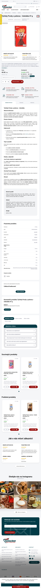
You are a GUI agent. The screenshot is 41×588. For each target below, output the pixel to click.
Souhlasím (21, 584)
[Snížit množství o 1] (4, 387)
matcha (26, 134)
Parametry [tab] (21, 102)
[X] (32, 556)
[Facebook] (29, 556)
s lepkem (35, 237)
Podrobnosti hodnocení (17, 19)
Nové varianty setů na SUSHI (6, 556)
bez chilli (35, 242)
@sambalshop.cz (20, 478)
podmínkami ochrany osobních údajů (20, 529)
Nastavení (3, 582)
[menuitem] (4, 9)
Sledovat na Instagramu (21, 512)
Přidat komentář (7, 309)
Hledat (25, 6)
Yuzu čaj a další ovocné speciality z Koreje (21, 555)
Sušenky (8, 276)
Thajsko (35, 234)
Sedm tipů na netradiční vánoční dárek (7, 559)
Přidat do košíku (15, 81)
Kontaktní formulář (34, 562)
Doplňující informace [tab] (8, 102)
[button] (39, 56)
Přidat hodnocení (20, 291)
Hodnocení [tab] (32, 102)
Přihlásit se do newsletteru (9, 532)
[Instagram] (34, 556)
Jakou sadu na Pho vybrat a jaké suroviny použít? (20, 565)
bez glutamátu (34, 239)
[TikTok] (32, 558)
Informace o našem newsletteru (7, 552)
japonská (35, 232)
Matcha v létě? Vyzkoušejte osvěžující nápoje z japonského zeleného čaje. (20, 558)
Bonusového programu (11, 77)
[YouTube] (30, 558)
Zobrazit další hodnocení (20, 466)
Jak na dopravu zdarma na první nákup (7, 550)
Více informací (31, 580)
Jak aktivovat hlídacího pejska (7, 561)
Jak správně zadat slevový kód (7, 554)
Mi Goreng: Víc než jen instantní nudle (20, 552)
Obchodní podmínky (5, 1)
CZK (36, 1)
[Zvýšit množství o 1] (8, 387)
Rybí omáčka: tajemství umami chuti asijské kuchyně (20, 562)
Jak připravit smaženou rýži (19, 549)
